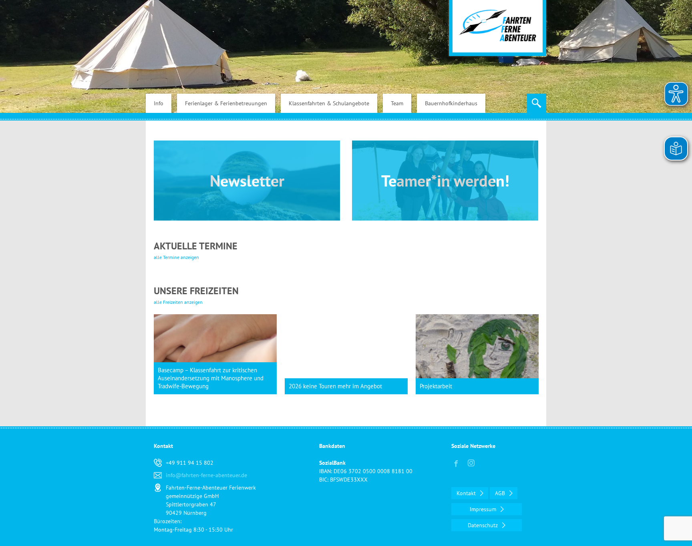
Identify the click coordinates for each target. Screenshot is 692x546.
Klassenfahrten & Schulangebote (329, 103)
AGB (501, 493)
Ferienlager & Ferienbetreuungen (226, 103)
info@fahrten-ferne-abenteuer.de (206, 475)
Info (158, 103)
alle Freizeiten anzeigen (178, 302)
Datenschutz (483, 525)
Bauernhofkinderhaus (451, 103)
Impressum (484, 509)
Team (397, 103)
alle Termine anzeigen (176, 257)
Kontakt (467, 493)
